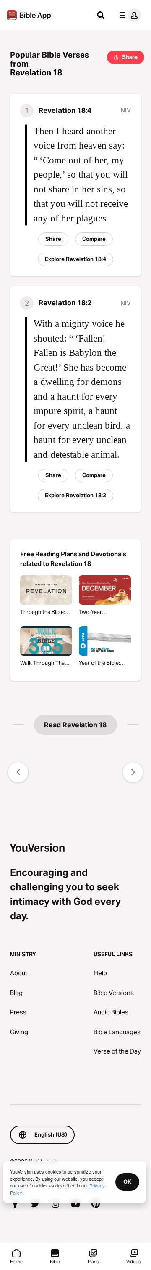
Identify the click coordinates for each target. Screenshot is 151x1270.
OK (127, 1181)
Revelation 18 (36, 72)
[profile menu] (128, 15)
